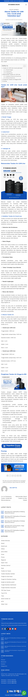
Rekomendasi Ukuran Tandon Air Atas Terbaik (21, 498)
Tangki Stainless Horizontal (8, 587)
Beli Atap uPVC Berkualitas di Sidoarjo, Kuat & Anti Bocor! (15, 521)
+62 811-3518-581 (11, 679)
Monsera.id (3, 661)
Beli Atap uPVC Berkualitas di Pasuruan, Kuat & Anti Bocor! (15, 517)
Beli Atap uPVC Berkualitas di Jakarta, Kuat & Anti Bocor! (15, 531)
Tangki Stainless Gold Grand (8, 584)
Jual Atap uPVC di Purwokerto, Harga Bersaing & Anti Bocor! (14, 526)
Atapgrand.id (4, 666)
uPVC (2, 601)
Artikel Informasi (14, 9)
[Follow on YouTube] (15, 629)
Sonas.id (3, 659)
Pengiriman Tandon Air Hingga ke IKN (12, 79)
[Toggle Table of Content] (23, 66)
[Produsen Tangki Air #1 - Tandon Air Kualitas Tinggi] (14, 4)
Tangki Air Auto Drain (6, 576)
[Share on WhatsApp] (7, 475)
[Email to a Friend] (15, 475)
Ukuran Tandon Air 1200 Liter (19, 482)
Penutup (5, 81)
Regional (3, 560)
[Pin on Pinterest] (18, 475)
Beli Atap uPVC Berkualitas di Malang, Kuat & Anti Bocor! (15, 512)
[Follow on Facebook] (2, 629)
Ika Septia (20, 19)
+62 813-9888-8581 (12, 681)
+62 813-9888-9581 (12, 683)
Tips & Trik (4, 593)
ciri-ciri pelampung (16, 58)
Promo (3, 557)
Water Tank (4, 604)
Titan (2, 596)
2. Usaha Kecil (8, 71)
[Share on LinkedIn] (20, 475)
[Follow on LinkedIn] (13, 629)
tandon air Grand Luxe (15, 212)
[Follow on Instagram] (5, 629)
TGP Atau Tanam (5, 590)
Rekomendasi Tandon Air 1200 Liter (11, 74)
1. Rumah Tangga (9, 69)
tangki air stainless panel (7, 582)
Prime (2, 554)
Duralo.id (3, 664)
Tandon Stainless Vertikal (8, 573)
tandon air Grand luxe (7, 482)
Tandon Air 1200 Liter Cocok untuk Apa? (12, 68)
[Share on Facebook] (10, 475)
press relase (4, 551)
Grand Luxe (4, 546)
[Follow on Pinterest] (10, 629)
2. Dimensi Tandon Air (10, 77)
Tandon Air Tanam (6, 571)
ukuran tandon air (5, 598)
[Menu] (26, 4)
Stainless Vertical (5, 565)
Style (2, 568)
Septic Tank (4, 562)
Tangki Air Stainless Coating (8, 579)
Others (3, 549)
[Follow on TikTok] (7, 629)
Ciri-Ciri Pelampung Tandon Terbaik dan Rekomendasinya (6, 498)
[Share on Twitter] (12, 475)
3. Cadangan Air (8, 73)
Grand (2, 543)
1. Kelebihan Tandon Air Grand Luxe (13, 76)
